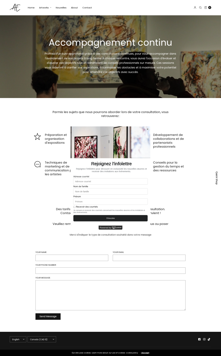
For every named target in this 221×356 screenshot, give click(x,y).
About (74, 7)
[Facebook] (199, 339)
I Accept (145, 353)
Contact (87, 7)
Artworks (44, 7)
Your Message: (43, 278)
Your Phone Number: (46, 265)
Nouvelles (61, 7)
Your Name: (41, 252)
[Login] (195, 7)
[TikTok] (209, 339)
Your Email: (118, 252)
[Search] (200, 7)
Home (31, 7)
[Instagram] (204, 339)
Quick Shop (216, 178)
